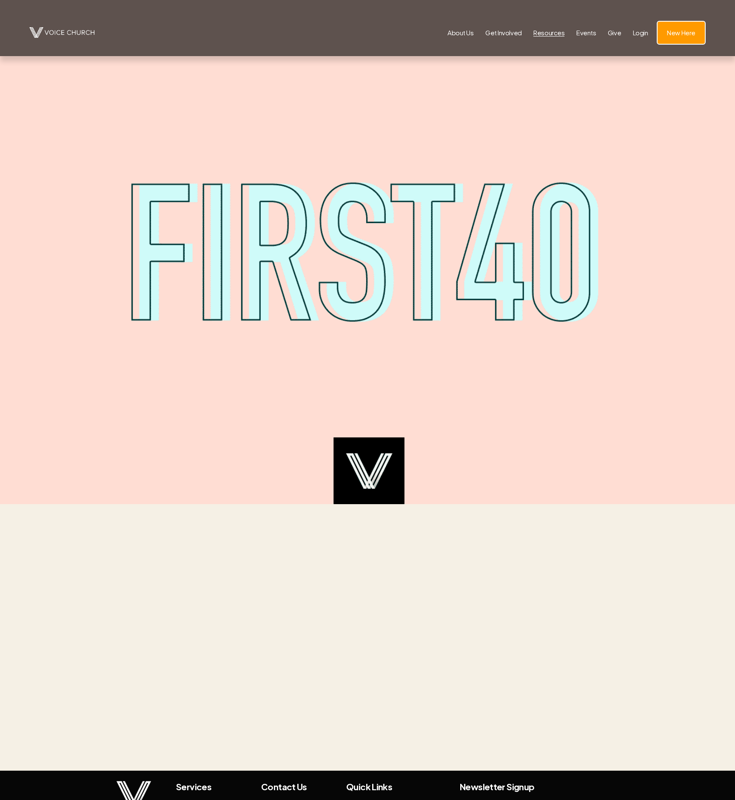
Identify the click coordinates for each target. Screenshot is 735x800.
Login (640, 33)
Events (586, 33)
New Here (681, 33)
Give (614, 33)
